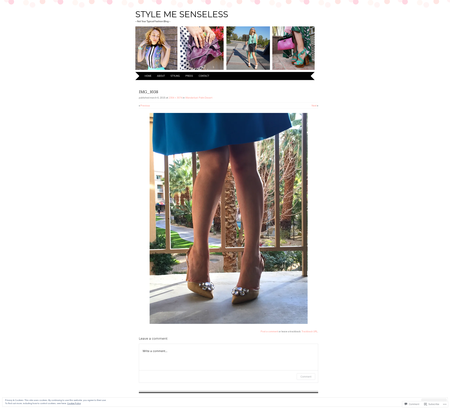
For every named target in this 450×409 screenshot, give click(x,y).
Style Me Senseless (181, 14)
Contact (204, 75)
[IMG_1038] (229, 323)
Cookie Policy (74, 403)
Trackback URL (310, 331)
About (161, 75)
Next (315, 105)
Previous (144, 105)
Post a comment (269, 331)
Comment (305, 376)
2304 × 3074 (175, 97)
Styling (175, 75)
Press (189, 75)
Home (148, 75)
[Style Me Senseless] (225, 70)
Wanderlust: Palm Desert (198, 97)
